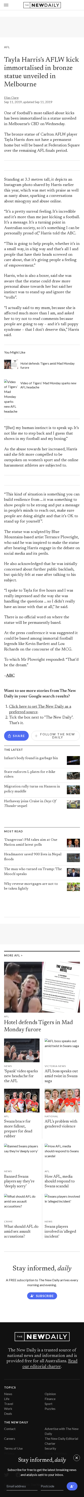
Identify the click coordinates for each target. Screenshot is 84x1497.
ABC (10, 676)
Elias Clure (11, 97)
